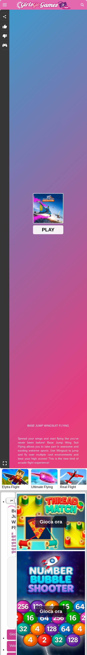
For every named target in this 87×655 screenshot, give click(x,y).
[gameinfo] (4, 46)
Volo (13, 645)
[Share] (4, 16)
